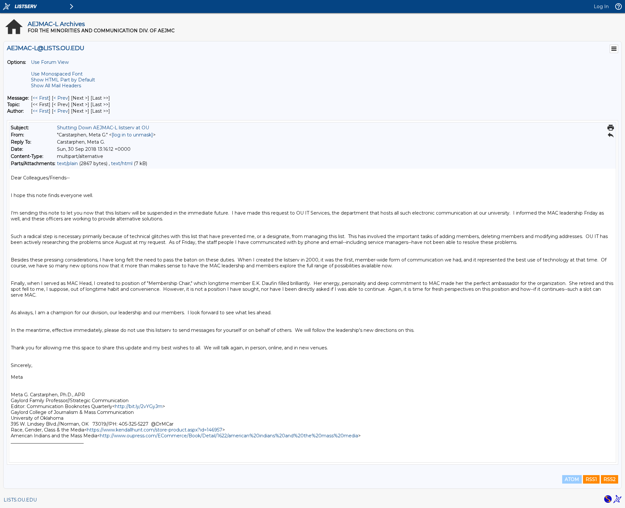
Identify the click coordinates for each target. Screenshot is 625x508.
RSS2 (610, 479)
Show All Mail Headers (56, 86)
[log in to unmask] (132, 135)
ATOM (572, 479)
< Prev (60, 98)
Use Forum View (50, 62)
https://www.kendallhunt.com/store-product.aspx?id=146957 (154, 430)
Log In (601, 6)
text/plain (67, 163)
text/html (121, 163)
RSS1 (591, 479)
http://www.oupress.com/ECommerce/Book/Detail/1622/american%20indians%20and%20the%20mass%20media (229, 436)
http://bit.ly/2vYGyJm (138, 406)
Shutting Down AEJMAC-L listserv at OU (103, 128)
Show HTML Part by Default (63, 80)
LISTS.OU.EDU (20, 500)
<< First (41, 98)
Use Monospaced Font (57, 74)
